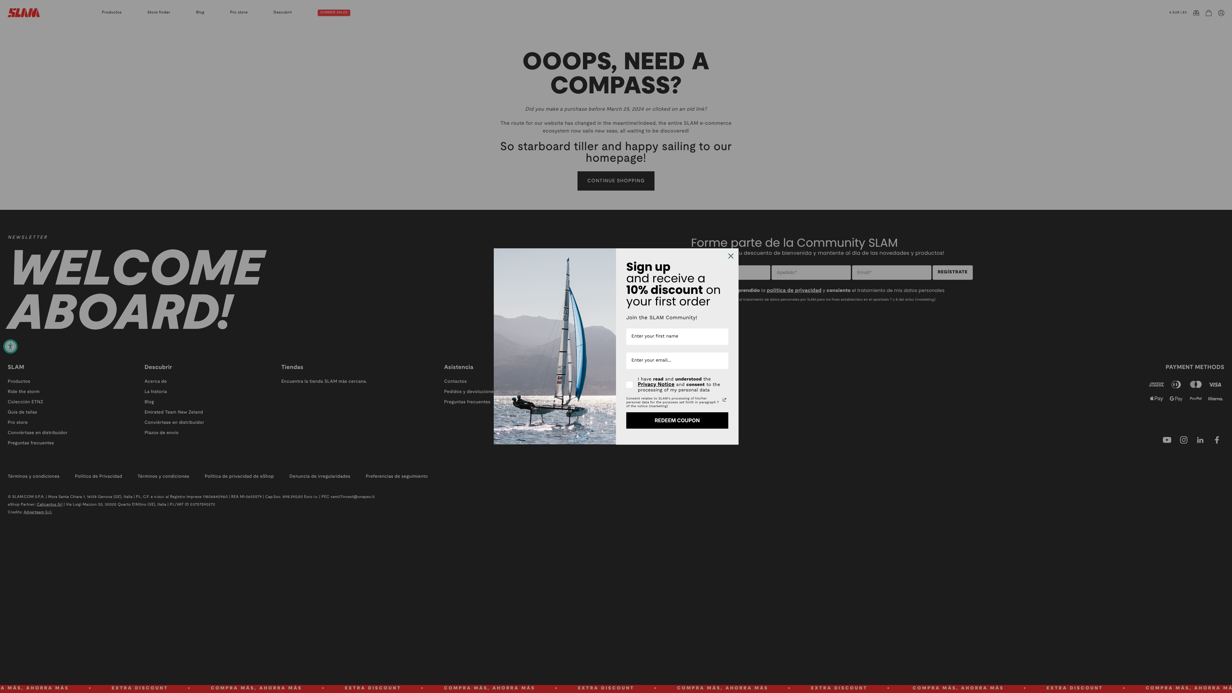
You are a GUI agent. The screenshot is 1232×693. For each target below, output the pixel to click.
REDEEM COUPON (677, 420)
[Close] (731, 256)
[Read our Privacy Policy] (724, 400)
